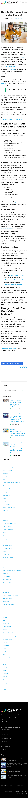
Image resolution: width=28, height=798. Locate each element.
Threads (5, 686)
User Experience (7, 561)
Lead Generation (7, 504)
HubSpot (19, 444)
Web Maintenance (7, 514)
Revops (5, 676)
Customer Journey (7, 586)
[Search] (23, 391)
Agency (5, 532)
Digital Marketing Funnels (9, 523)
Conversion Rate (7, 582)
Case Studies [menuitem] (4, 741)
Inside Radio (4, 83)
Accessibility (6, 623)
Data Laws (5, 654)
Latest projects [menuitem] (19, 785)
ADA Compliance (7, 579)
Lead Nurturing (7, 526)
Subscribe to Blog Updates (11, 363)
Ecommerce (6, 601)
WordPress (12, 446)
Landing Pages (6, 576)
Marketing (5, 473)
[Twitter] (22, 368)
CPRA (4, 651)
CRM (15, 444)
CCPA (4, 648)
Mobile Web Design (8, 529)
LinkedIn (5, 607)
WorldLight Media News (9, 507)
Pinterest (5, 673)
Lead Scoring (6, 667)
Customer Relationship (8, 589)
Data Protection (7, 658)
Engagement (6, 592)
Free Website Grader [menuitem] (6, 738)
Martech (5, 670)
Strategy (12, 400)
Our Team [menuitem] (3, 749)
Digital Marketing (14, 429)
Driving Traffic (6, 539)
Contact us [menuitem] (3, 789)
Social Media (6, 485)
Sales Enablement (7, 639)
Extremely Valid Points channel (17, 275)
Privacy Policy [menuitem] (4, 785)
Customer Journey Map (9, 632)
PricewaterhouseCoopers (10, 66)
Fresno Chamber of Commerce (10, 595)
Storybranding (6, 679)
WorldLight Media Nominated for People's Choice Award (17, 404)
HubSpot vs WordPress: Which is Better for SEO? (17, 450)
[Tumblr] (26, 368)
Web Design (16, 443)
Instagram (5, 573)
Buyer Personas (7, 626)
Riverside (12, 101)
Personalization (7, 614)
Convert (5, 629)
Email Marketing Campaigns (10, 636)
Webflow (5, 689)
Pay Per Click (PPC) (8, 557)
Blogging (5, 498)
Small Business (7, 495)
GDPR (4, 664)
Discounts (5, 661)
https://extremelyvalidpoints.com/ (13, 284)
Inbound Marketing (8, 467)
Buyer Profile (6, 645)
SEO (11, 443)
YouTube (5, 642)
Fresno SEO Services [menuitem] (6, 746)
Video (4, 620)
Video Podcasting (19, 18)
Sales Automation (7, 545)
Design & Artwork (7, 548)
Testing (5, 683)
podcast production (6, 228)
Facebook (5, 542)
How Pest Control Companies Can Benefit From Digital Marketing (17, 433)
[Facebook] (20, 368)
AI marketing (18, 400)
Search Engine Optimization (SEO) (11, 482)
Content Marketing (8, 488)
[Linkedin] (24, 368)
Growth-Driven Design (8, 604)
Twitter (5, 617)
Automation (6, 510)
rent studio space (17, 202)
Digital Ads (5, 501)
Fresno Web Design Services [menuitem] (8, 744)
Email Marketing (7, 535)
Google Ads (6, 554)
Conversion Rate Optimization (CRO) (12, 570)
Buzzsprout (11, 69)
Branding (5, 520)
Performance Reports (8, 611)
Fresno (5, 551)
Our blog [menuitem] (12, 785)
